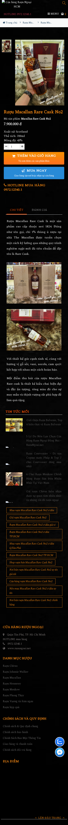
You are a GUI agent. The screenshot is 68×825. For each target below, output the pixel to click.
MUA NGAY (34, 173)
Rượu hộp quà (11, 707)
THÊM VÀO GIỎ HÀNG (36, 158)
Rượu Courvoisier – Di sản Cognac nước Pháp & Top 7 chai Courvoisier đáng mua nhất (44, 460)
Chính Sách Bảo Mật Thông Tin (22, 738)
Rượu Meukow (11, 689)
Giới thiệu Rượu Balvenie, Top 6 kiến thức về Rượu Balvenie (44, 422)
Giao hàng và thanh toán (17, 744)
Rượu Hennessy (12, 684)
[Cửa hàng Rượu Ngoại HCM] (17, 4)
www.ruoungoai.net (19, 648)
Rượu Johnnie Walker (15, 672)
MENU (54, 14)
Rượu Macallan (12, 678)
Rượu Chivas (10, 666)
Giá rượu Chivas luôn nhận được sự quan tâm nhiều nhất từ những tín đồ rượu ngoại (44, 495)
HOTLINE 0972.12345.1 (17, 14)
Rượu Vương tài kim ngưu (18, 701)
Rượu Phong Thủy (13, 695)
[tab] (16, 210)
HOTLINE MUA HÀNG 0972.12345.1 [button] (24, 187)
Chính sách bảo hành (15, 732)
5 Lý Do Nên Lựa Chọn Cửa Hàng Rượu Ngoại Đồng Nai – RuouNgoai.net (44, 440)
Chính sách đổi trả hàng (17, 750)
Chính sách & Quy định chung (20, 726)
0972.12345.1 (15, 644)
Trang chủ (11, 23)
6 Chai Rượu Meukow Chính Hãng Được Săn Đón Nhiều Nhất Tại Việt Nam (44, 478)
